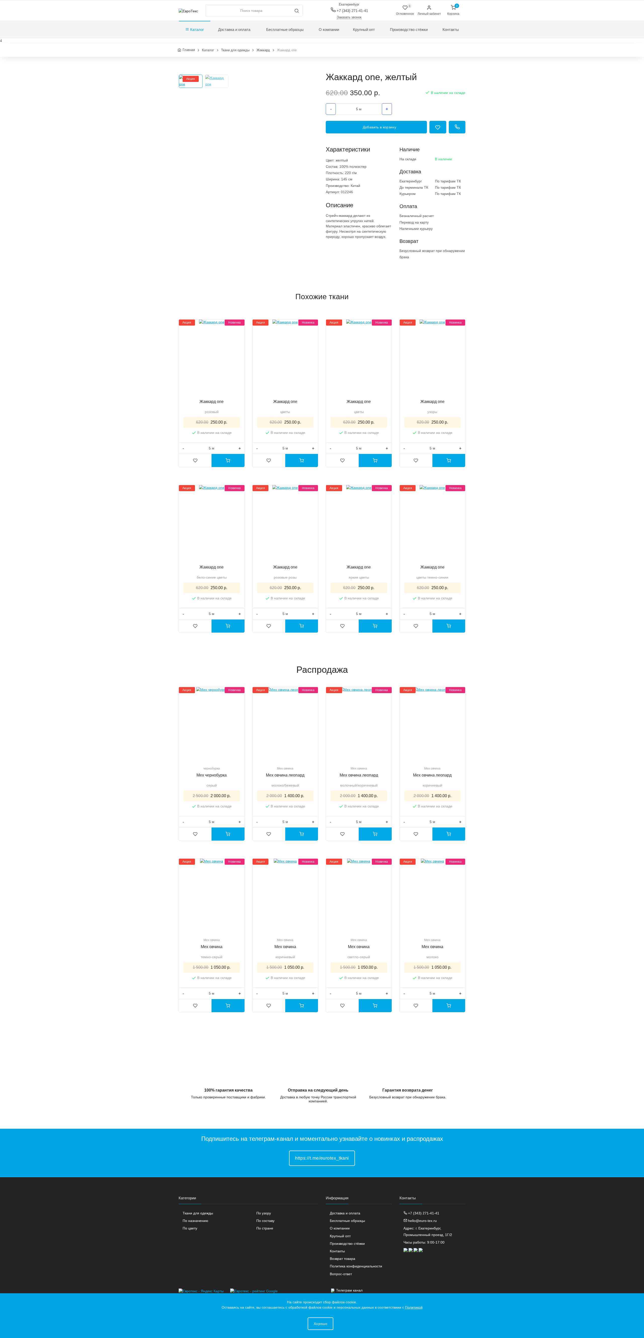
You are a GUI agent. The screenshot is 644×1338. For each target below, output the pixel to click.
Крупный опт (364, 29)
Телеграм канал (349, 1290)
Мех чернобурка (211, 775)
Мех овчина (285, 768)
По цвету (190, 1228)
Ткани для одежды (198, 1213)
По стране (264, 1228)
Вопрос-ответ (341, 1274)
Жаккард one (211, 401)
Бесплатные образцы (285, 29)
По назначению (195, 1221)
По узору (263, 1213)
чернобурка (211, 768)
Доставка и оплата (234, 29)
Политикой (414, 1307)
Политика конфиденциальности (356, 1266)
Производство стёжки (409, 29)
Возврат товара (342, 1259)
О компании (329, 29)
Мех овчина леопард (285, 775)
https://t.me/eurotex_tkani (322, 1158)
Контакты (450, 29)
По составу (265, 1221)
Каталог (196, 29)
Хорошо (320, 1324)
